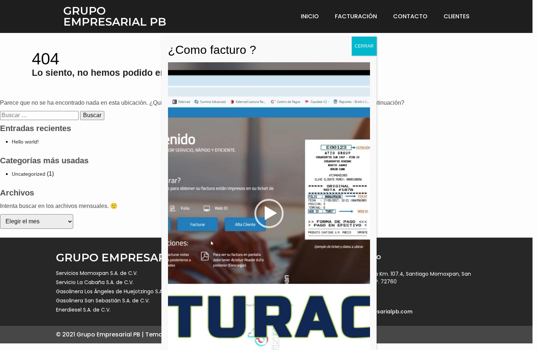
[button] (269, 213)
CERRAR (364, 46)
